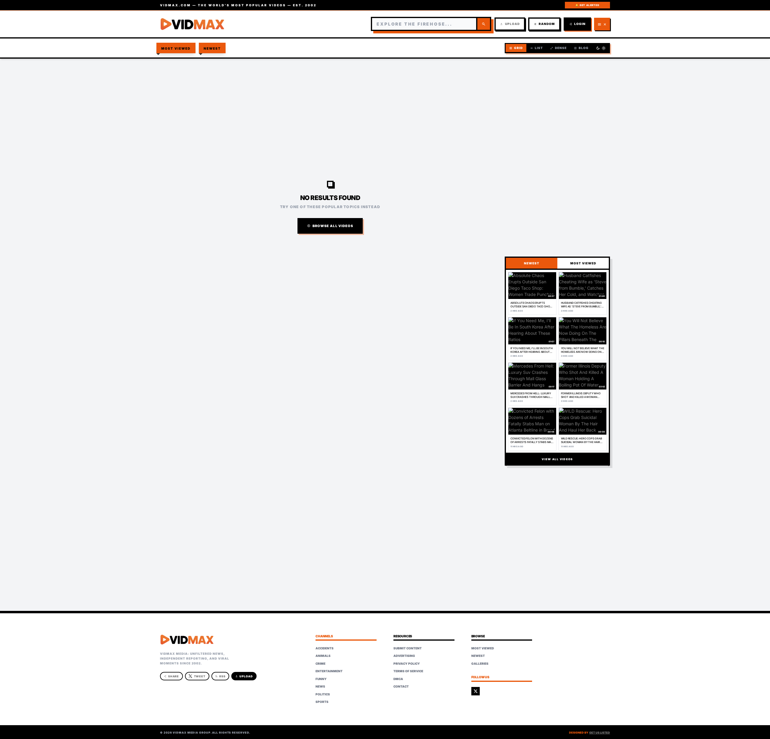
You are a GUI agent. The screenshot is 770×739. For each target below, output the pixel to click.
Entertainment (329, 671)
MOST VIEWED (583, 263)
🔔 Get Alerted (587, 5)
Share (171, 676)
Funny (321, 679)
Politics (323, 694)
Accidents (325, 648)
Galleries (479, 663)
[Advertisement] (385, 107)
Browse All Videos (330, 226)
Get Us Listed (599, 732)
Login (577, 24)
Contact (401, 686)
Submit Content (407, 648)
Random (544, 24)
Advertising (404, 655)
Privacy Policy (406, 663)
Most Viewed (176, 49)
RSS (220, 676)
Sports (322, 702)
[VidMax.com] (192, 24)
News (320, 686)
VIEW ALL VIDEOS (557, 459)
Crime (320, 663)
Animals (323, 655)
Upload (510, 24)
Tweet (200, 676)
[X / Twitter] (475, 691)
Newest (212, 49)
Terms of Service (408, 671)
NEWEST (531, 263)
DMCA (398, 679)
